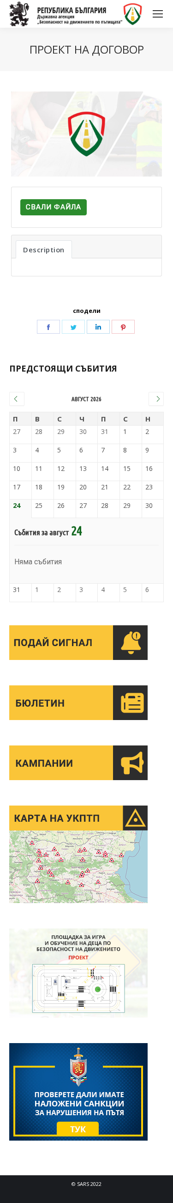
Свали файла (53, 207)
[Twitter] (73, 327)
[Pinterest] (123, 327)
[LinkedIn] (98, 327)
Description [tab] (44, 249)
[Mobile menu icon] (158, 14)
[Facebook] (48, 327)
